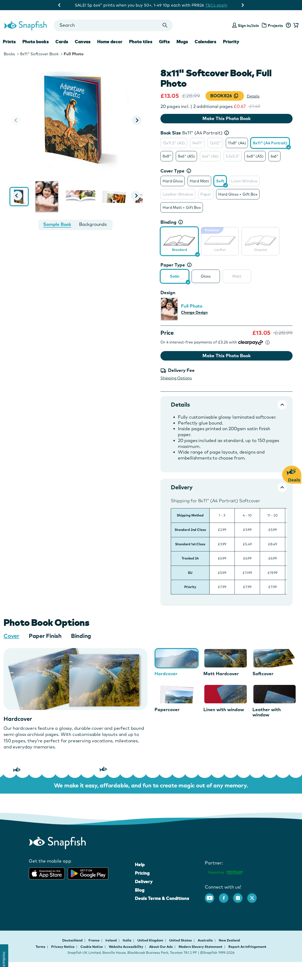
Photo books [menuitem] (35, 41)
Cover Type (172, 171)
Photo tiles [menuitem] (140, 41)
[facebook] (226, 895)
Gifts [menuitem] (164, 41)
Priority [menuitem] (231, 41)
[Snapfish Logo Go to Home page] (25, 25)
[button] (136, 120)
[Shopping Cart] (295, 25)
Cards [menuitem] (61, 41)
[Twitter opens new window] (254, 895)
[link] (179, 240)
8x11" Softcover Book (39, 54)
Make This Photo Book (226, 118)
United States (181, 940)
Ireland (111, 940)
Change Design (194, 312)
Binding (168, 222)
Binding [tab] (81, 635)
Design (167, 292)
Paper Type (172, 265)
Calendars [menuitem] (205, 41)
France (94, 940)
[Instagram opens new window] (240, 895)
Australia (206, 940)
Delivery (144, 881)
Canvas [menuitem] (83, 41)
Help (140, 864)
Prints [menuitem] (9, 41)
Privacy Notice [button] (63, 947)
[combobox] (113, 25)
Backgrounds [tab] (93, 224)
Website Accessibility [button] (126, 947)
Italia (127, 940)
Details (253, 96)
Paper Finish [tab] (45, 635)
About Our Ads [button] (161, 947)
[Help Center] (288, 25)
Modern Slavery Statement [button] (200, 947)
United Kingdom (150, 940)
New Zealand (229, 940)
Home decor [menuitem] (109, 41)
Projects (275, 25)
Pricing (142, 873)
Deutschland (72, 940)
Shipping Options (176, 378)
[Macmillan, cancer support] (225, 871)
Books (9, 54)
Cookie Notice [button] (91, 947)
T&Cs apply (196, 5)
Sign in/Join (248, 25)
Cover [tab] (11, 635)
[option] (173, 143)
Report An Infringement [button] (247, 947)
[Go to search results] (165, 25)
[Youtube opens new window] (212, 895)
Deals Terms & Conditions (162, 898)
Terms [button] (40, 947)
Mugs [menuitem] (182, 41)
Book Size (191, 133)
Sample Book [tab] (57, 224)
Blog (139, 890)
